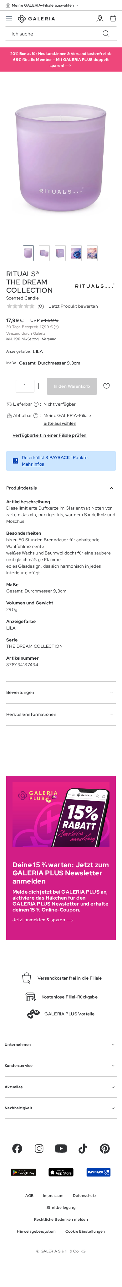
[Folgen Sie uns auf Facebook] (17, 1148)
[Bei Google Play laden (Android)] (23, 1172)
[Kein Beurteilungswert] (22, 306)
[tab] (61, 160)
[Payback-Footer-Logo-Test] (98, 1172)
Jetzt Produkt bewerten (73, 306)
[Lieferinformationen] (36, 404)
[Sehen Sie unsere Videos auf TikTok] (83, 1148)
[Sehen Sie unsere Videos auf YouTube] (61, 1148)
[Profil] (100, 18)
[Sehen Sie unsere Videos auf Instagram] (39, 1148)
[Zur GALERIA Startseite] (36, 20)
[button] (42, 5)
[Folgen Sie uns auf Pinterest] (105, 1148)
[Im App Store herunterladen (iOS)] (61, 1172)
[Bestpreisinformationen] (56, 327)
